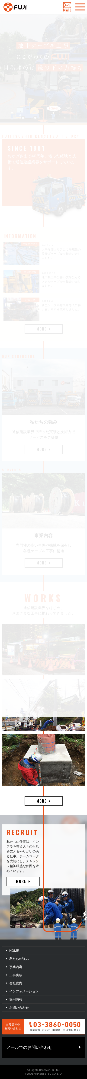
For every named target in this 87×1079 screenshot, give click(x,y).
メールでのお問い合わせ (29, 1047)
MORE (41, 801)
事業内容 (15, 967)
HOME (14, 951)
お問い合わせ (19, 1007)
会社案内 (15, 983)
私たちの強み (19, 959)
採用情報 (15, 999)
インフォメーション (24, 991)
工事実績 (15, 975)
